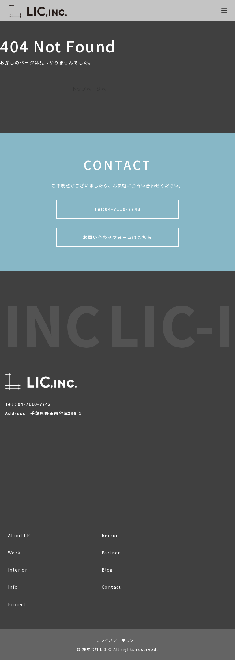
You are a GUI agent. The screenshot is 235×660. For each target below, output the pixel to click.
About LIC (20, 535)
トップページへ (89, 89)
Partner (111, 552)
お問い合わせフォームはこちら (117, 237)
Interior (17, 570)
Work (14, 552)
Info (13, 587)
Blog (107, 570)
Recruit (111, 535)
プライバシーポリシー (117, 640)
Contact (111, 587)
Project (17, 604)
